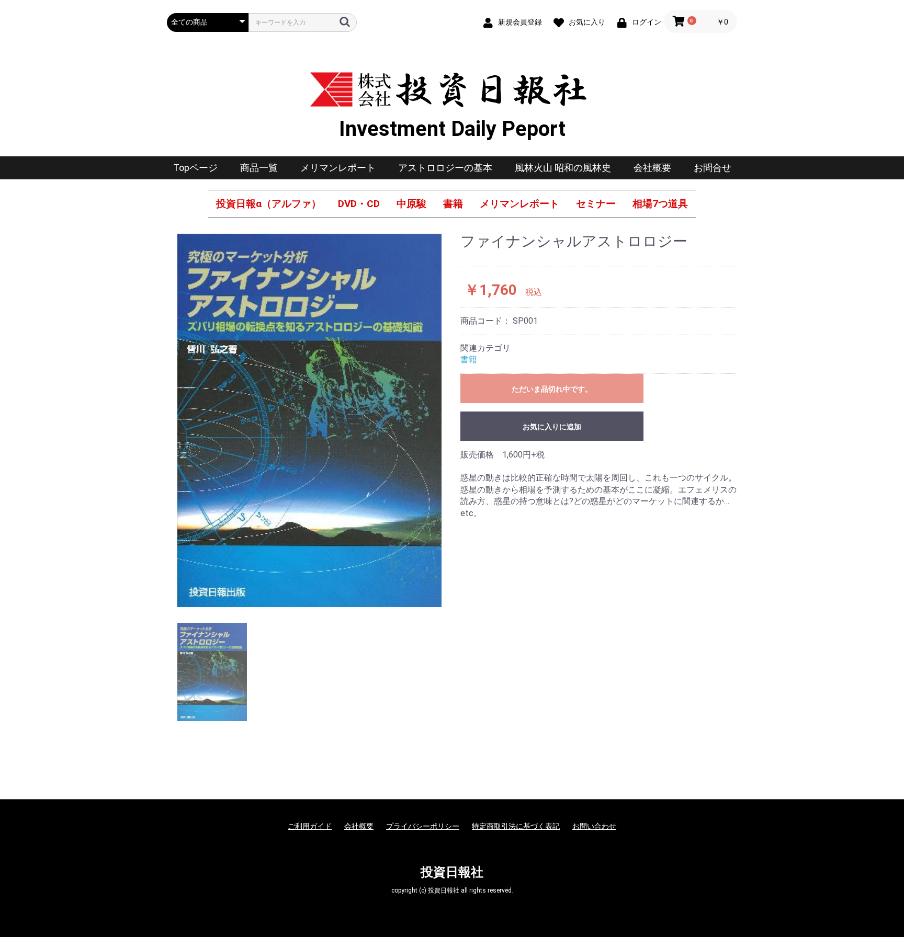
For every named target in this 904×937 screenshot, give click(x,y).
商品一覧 (259, 167)
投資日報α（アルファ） (268, 204)
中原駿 (411, 204)
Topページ (195, 167)
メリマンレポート (338, 167)
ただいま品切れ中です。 (552, 389)
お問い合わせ (594, 826)
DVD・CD (359, 204)
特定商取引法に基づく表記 (516, 826)
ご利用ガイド (310, 826)
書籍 (453, 204)
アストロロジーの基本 (445, 167)
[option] (309, 420)
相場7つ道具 (660, 204)
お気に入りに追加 (552, 426)
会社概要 (652, 167)
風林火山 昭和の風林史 (563, 167)
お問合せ (712, 167)
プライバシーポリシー (422, 826)
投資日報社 (452, 872)
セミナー (596, 204)
